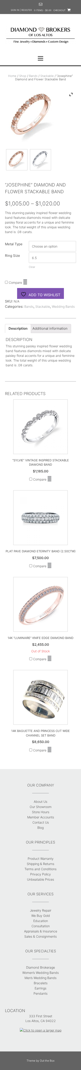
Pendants (40, 993)
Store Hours (40, 812)
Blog (40, 827)
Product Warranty (41, 858)
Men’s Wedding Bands (40, 978)
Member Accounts (40, 817)
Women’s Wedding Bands (40, 973)
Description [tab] (18, 328)
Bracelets (40, 983)
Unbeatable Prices (40, 879)
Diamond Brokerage (40, 967)
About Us (40, 801)
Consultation (41, 926)
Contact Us (40, 822)
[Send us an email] (40, 4)
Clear (32, 267)
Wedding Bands (63, 306)
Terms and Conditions (40, 869)
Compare (15, 282)
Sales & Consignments (40, 936)
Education (40, 921)
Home (12, 76)
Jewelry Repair (40, 910)
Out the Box (47, 1060)
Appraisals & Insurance (40, 931)
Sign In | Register (21, 10)
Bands (33, 76)
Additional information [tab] (50, 328)
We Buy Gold (40, 915)
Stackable (47, 76)
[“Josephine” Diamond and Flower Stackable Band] (16, 161)
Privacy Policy (40, 874)
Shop (22, 76)
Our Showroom (41, 807)
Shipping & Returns (40, 864)
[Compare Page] (25, 282)
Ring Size (12, 255)
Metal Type (13, 244)
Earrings (40, 988)
